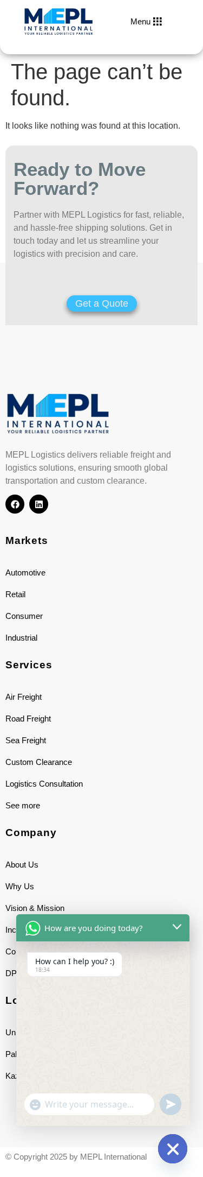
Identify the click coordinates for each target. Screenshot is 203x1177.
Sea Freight (25, 740)
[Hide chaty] (172, 1148)
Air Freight (23, 696)
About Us (21, 864)
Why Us (19, 886)
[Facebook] (14, 504)
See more (22, 805)
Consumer (24, 616)
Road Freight (28, 718)
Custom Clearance (38, 762)
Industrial (21, 637)
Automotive (25, 572)
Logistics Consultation (44, 783)
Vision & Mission (34, 908)
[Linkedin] (38, 504)
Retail (15, 594)
